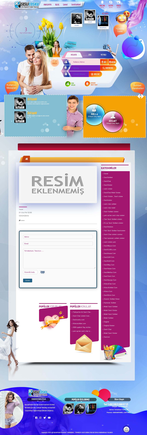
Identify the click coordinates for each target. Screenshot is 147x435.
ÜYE (90, 54)
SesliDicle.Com (109, 295)
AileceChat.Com (110, 284)
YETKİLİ (103, 54)
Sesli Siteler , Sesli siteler (113, 196)
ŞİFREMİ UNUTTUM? (94, 84)
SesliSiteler (108, 185)
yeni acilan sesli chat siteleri (114, 215)
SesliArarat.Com (110, 253)
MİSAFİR (74, 54)
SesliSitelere (108, 227)
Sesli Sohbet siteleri (111, 211)
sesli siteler (108, 189)
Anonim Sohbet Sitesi (112, 299)
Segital (106, 322)
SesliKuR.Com (109, 261)
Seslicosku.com (78, 320)
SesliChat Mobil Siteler (112, 192)
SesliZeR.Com (109, 257)
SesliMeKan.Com (110, 272)
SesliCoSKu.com (110, 249)
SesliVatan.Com (109, 268)
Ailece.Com (108, 291)
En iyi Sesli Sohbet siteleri (113, 223)
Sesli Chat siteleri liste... (82, 316)
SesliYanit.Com (109, 276)
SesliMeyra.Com (110, 246)
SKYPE (110, 6)
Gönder (27, 280)
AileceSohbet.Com (110, 287)
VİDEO (118, 6)
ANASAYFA (47, 5)
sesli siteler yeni (110, 242)
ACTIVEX (105, 14)
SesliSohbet (76, 5)
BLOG (57, 5)
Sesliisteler (108, 200)
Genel (65, 5)
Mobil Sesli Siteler (110, 310)
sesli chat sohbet (110, 204)
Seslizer (107, 337)
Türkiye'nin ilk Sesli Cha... (82, 312)
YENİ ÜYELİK (73, 84)
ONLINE (102, 6)
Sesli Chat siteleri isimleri (113, 234)
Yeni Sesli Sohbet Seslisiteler (114, 230)
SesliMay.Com (109, 265)
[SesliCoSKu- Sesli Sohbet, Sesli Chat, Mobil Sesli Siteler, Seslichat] (27, 9)
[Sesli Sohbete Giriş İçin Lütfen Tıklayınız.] (55, 62)
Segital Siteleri (109, 325)
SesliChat (107, 181)
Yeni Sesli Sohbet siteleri (113, 219)
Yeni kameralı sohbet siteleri (114, 238)
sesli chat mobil (109, 208)
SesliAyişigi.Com (110, 280)
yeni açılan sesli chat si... (82, 331)
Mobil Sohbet (108, 318)
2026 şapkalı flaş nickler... (82, 327)
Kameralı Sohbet (110, 303)
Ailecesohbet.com (79, 323)
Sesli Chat (107, 329)
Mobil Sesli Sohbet (110, 306)
